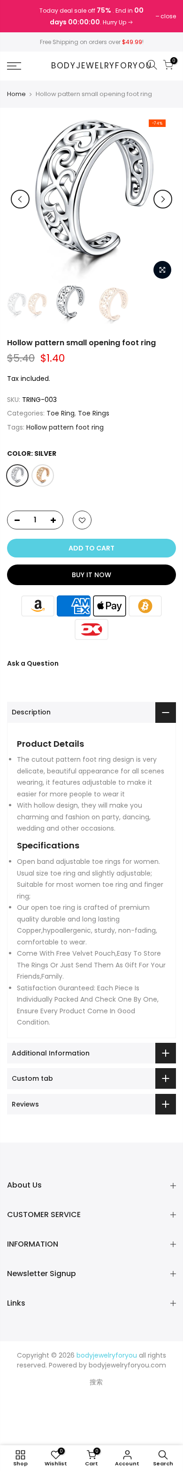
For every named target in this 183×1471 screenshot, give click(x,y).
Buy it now (91, 574)
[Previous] (20, 199)
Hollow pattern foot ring (65, 427)
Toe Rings (93, 413)
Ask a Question (33, 663)
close (19, 16)
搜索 (96, 1382)
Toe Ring (60, 413)
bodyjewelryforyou (101, 66)
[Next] (162, 199)
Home (16, 94)
